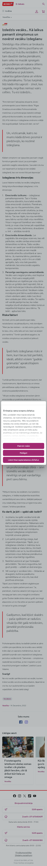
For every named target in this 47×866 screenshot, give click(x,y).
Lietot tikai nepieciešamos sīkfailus (23, 460)
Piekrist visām (23, 446)
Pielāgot (23, 453)
